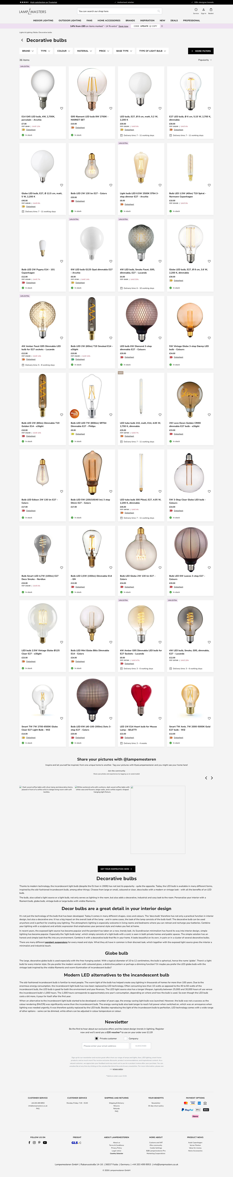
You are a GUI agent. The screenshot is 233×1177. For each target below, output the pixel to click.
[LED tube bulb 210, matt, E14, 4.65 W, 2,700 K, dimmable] (141, 409)
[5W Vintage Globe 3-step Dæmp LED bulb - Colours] (190, 332)
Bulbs (35, 32)
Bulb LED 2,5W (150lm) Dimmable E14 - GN (91, 577)
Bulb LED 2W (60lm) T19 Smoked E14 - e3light (92, 348)
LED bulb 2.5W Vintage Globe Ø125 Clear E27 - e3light (41, 652)
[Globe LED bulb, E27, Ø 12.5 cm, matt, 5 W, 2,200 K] (42, 179)
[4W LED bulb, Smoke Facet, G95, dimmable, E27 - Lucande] (141, 255)
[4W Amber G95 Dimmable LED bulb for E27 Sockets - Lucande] (141, 636)
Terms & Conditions (116, 1145)
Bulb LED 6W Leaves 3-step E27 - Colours (187, 577)
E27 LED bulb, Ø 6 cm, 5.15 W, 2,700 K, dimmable (190, 118)
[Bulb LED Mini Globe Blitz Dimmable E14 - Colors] (92, 636)
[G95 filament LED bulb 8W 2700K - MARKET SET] (92, 102)
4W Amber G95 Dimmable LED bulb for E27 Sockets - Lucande (141, 652)
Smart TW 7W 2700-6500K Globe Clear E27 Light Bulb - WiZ (40, 728)
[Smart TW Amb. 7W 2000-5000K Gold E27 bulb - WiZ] (190, 711)
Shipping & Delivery (116, 1103)
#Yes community (156, 1145)
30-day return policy (156, 1106)
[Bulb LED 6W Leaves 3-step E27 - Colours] (190, 561)
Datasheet (30, 129)
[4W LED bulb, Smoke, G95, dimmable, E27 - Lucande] (190, 636)
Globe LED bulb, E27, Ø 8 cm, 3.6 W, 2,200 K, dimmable (188, 271)
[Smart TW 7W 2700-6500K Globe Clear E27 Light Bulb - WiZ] (42, 711)
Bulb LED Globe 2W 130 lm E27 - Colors (137, 577)
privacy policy (118, 1069)
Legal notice (116, 1151)
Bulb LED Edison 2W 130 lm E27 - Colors (40, 501)
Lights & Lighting (25, 32)
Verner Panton (195, 1145)
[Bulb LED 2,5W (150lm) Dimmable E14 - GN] (92, 561)
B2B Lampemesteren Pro (156, 1151)
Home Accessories (195, 1151)
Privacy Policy (116, 1148)
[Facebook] (29, 1142)
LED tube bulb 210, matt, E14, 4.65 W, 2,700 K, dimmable (140, 424)
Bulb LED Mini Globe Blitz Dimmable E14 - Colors (90, 652)
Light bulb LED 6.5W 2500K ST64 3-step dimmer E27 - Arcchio (139, 195)
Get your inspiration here (115, 869)
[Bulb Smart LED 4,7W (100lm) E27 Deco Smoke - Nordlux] (42, 561)
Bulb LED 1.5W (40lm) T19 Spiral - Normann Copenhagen (187, 195)
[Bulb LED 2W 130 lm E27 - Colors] (92, 179)
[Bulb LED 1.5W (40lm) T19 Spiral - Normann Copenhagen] (190, 179)
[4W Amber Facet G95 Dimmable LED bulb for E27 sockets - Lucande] (42, 332)
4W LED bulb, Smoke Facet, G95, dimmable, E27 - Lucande (137, 271)
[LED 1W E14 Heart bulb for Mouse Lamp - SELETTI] (141, 711)
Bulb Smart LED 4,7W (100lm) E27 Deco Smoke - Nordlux (40, 577)
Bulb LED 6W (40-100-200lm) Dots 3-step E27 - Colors (91, 728)
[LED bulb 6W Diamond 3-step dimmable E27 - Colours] (141, 332)
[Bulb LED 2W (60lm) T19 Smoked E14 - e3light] (92, 332)
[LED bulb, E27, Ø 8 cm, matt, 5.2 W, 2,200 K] (141, 102)
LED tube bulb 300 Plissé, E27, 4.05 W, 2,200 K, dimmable (140, 501)
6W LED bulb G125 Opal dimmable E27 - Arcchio (92, 271)
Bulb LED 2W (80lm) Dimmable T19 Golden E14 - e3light (40, 424)
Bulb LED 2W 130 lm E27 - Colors (89, 193)
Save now (123, 26)
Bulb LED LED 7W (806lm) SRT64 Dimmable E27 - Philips (88, 424)
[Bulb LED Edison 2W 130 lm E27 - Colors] (42, 485)
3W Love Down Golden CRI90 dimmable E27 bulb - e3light (185, 424)
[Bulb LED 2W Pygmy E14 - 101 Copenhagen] (42, 255)
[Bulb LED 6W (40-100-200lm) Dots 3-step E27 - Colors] (92, 711)
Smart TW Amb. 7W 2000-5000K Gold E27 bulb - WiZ (189, 728)
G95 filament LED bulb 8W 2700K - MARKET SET (89, 118)
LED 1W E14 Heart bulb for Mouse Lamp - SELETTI (138, 728)
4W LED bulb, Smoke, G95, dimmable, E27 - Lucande (189, 652)
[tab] (27, 51)
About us (116, 1142)
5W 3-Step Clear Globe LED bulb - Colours (187, 501)
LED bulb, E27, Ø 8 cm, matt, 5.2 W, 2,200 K (139, 118)
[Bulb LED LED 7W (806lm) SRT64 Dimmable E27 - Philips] (92, 409)
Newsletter (156, 1103)
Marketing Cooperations (156, 1153)
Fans (89, 20)
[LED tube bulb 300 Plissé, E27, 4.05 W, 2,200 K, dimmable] (141, 485)
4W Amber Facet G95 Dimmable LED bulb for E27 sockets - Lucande (41, 348)
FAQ (37, 1108)
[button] (61, 108)
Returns (117, 1106)
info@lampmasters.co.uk (37, 1106)
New (162, 20)
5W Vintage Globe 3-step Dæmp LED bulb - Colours (189, 348)
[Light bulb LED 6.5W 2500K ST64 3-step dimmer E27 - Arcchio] (141, 179)
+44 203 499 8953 (37, 1103)
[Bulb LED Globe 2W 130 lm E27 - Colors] (141, 561)
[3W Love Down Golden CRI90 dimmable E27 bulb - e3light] (190, 409)
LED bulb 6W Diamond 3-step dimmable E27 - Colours (136, 348)
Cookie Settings (156, 1148)
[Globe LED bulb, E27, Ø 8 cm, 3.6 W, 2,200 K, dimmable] (190, 255)
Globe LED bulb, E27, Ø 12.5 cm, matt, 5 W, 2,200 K (42, 195)
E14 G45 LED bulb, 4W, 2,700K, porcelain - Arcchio (38, 118)
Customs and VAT (156, 1142)
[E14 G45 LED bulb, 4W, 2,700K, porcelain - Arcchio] (42, 102)
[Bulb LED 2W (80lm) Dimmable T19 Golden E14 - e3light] (42, 409)
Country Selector (116, 1153)
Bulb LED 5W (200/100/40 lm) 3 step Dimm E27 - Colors (90, 501)
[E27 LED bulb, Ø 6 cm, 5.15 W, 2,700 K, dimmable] (190, 102)
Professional (191, 20)
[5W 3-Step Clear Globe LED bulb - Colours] (190, 485)
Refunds (116, 1108)
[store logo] (32, 11)
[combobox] (119, 11)
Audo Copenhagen (195, 1142)
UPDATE (145, 26)
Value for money (195, 1148)
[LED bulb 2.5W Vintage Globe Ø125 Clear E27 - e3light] (42, 636)
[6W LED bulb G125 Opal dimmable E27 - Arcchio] (92, 255)
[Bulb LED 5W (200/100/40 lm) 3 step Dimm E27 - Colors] (92, 485)
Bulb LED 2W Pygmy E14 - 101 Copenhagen (38, 271)
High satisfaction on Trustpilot (43, 2)
